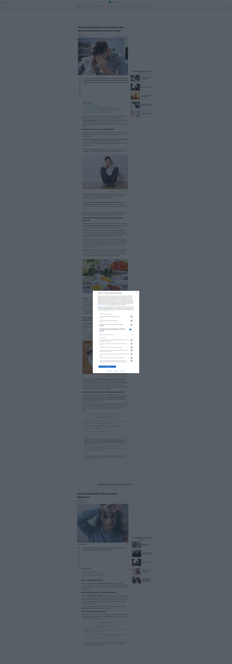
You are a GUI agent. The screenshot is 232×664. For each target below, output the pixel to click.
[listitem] (116, 314)
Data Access (116, 370)
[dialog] (116, 332)
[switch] (131, 316)
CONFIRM (107, 366)
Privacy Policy (122, 370)
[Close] (137, 293)
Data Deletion (109, 370)
